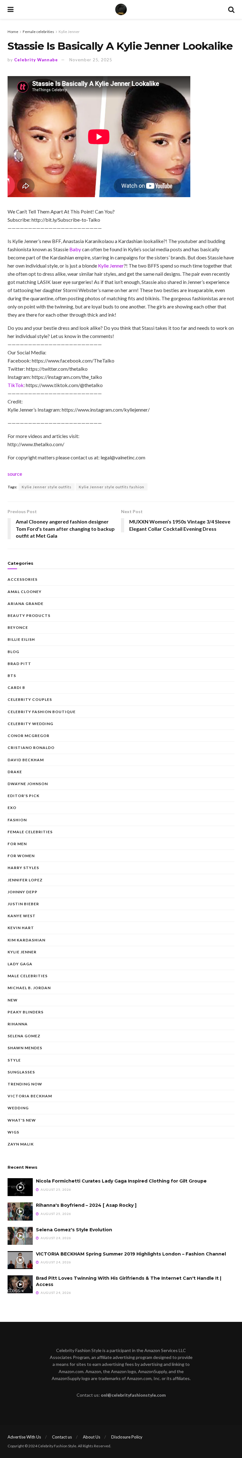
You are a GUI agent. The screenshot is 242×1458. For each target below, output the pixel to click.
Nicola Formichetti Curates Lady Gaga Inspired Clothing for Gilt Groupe (121, 1181)
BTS (12, 675)
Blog (13, 651)
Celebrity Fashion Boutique (42, 711)
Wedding (18, 1108)
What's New (22, 1120)
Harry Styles (23, 867)
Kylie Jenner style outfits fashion (111, 487)
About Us (91, 1436)
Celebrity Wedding (30, 723)
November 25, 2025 (90, 59)
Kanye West (22, 915)
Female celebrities (38, 31)
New (13, 1000)
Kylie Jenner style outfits (47, 487)
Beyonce (18, 627)
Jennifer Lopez (25, 880)
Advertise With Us (24, 1436)
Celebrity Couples (30, 699)
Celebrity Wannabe (36, 59)
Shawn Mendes (25, 1047)
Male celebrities (28, 975)
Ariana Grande (25, 603)
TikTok (16, 385)
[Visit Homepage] (121, 9)
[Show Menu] (11, 9)
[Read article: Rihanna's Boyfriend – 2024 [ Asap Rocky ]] (20, 1211)
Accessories (22, 579)
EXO (12, 807)
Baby (75, 249)
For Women (21, 855)
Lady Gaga (20, 964)
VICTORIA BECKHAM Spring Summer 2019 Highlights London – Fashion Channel (131, 1254)
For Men (17, 843)
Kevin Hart (21, 927)
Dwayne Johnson (28, 783)
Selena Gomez (24, 1036)
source (15, 474)
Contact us (62, 1436)
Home (13, 31)
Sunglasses (21, 1072)
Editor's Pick (23, 795)
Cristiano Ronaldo (31, 747)
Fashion (17, 820)
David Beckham (26, 759)
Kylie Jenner (69, 31)
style (14, 1060)
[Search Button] (231, 9)
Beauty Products (29, 615)
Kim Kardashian (26, 940)
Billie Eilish (21, 639)
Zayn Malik (21, 1144)
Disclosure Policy (126, 1436)
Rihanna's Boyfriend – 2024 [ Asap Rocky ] (86, 1205)
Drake (15, 771)
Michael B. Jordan (29, 987)
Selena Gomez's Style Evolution (74, 1230)
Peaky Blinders (25, 1012)
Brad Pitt (19, 663)
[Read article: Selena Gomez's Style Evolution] (20, 1236)
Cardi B (16, 687)
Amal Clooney (25, 591)
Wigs (13, 1132)
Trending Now (25, 1084)
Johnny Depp (22, 892)
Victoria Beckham (30, 1096)
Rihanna (18, 1024)
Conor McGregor (28, 735)
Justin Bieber (23, 903)
